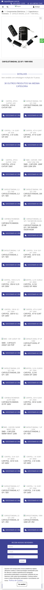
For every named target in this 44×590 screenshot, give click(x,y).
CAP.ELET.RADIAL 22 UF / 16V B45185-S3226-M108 (32, 227)
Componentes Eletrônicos (16, 11)
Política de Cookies (15, 580)
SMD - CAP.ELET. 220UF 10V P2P (9, 344)
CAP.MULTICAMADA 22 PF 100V (10, 403)
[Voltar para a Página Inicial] (2, 11)
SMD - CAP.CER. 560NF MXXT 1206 (9, 433)
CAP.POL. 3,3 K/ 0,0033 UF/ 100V (30, 374)
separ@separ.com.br (11, 1)
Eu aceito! (22, 584)
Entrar (37, 7)
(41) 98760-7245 (36, 3)
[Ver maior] (40, 18)
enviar (22, 561)
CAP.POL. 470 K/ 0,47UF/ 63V (8, 106)
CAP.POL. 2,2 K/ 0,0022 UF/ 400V (30, 285)
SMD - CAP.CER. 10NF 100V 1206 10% (33, 165)
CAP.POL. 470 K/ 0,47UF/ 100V (8, 165)
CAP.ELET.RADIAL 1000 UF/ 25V (31, 521)
